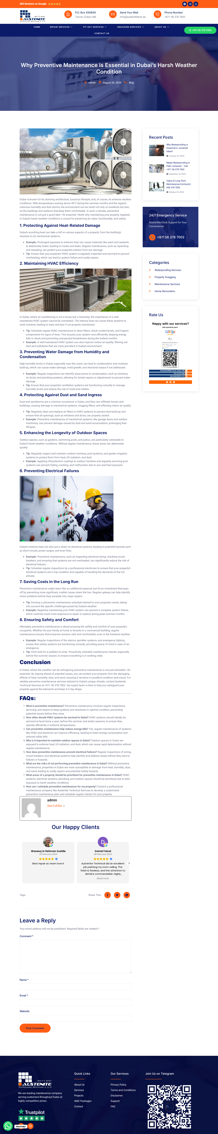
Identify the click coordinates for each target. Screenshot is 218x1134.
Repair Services (60, 27)
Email (24, 995)
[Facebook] (184, 4)
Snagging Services (129, 27)
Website (24, 1011)
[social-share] (107, 895)
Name (24, 979)
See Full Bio (54, 806)
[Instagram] (190, 4)
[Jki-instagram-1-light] (30, 1126)
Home (37, 27)
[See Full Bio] (64, 806)
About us (160, 27)
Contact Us (101, 33)
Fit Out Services (93, 27)
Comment (26, 936)
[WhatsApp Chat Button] (8, 1126)
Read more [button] (48, 878)
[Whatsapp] (195, 4)
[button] (129, 863)
